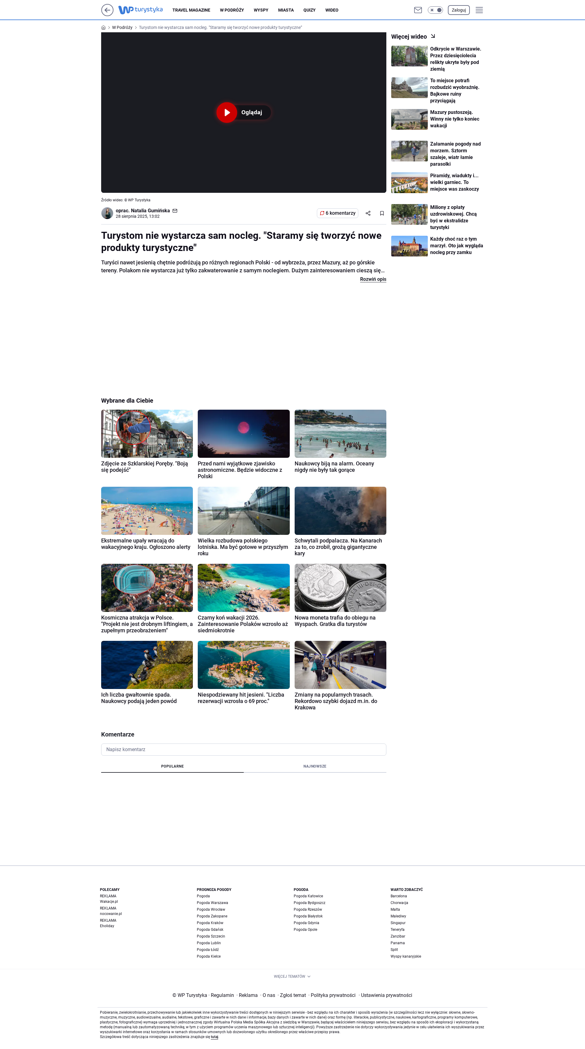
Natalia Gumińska (150, 211)
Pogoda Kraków (210, 923)
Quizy (309, 10)
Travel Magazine (191, 10)
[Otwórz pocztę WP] (418, 10)
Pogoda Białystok (308, 916)
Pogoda (203, 896)
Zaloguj (459, 10)
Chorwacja (399, 903)
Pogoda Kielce (209, 956)
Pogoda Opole (305, 929)
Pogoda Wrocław (211, 909)
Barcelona (399, 896)
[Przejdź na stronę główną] (107, 14)
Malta (395, 909)
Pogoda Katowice (308, 896)
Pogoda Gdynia (306, 923)
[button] (435, 10)
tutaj (214, 1037)
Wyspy (261, 10)
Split (394, 950)
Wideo (332, 10)
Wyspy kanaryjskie (406, 956)
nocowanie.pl (111, 914)
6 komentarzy (341, 213)
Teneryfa (398, 929)
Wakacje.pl (109, 901)
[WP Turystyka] (145, 10)
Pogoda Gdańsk (210, 929)
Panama (398, 943)
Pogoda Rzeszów (308, 909)
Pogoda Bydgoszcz (309, 903)
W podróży (232, 10)
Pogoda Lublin (209, 943)
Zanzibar (398, 936)
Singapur (398, 923)
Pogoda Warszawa (212, 903)
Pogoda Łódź (208, 950)
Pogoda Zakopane (212, 916)
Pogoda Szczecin (211, 936)
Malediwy (398, 916)
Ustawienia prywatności (385, 995)
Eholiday (107, 926)
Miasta (286, 10)
